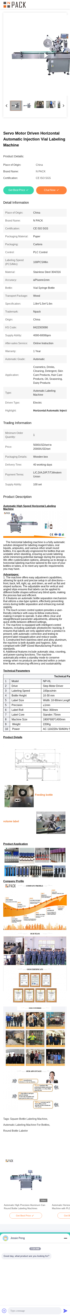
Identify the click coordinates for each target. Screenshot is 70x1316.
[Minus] (65, 1238)
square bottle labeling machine (28, 1118)
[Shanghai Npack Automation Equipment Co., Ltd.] (14, 4)
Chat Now (50, 190)
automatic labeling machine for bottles (26, 1124)
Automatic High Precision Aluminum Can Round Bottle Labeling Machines (24, 1207)
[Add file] (4, 1310)
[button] (8, 1186)
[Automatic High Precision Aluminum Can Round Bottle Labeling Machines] (25, 1180)
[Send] (65, 1310)
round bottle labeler (15, 1130)
